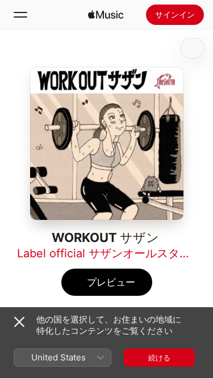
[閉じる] (19, 322)
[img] (105, 15)
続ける (159, 357)
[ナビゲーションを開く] (20, 14)
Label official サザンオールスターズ (109, 253)
